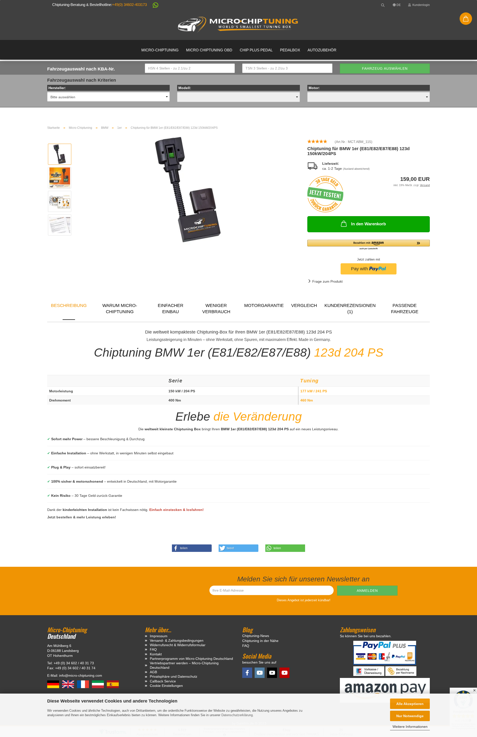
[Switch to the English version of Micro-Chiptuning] (68, 684)
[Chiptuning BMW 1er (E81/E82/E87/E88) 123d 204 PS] (188, 189)
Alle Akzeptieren (410, 704)
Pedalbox (290, 50)
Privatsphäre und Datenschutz (173, 676)
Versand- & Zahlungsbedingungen (176, 640)
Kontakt (156, 654)
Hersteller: (57, 88)
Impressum (158, 636)
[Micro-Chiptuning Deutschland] (238, 25)
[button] (153, 6)
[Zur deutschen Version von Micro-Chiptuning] (53, 684)
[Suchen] (383, 5)
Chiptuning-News (255, 636)
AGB (153, 672)
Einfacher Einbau (170, 308)
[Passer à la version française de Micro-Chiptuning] (83, 684)
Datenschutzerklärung (237, 715)
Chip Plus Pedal (256, 50)
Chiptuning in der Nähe (260, 641)
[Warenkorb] (466, 18)
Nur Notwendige (410, 716)
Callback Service (163, 681)
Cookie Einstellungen (166, 686)
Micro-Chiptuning (160, 50)
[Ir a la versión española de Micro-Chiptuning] (113, 684)
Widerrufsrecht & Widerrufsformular (177, 645)
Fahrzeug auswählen (385, 68)
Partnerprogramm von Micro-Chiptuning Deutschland (191, 659)
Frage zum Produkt (327, 281)
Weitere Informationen (410, 727)
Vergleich (304, 305)
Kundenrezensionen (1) (350, 308)
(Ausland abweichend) (356, 168)
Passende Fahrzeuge (404, 308)
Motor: (314, 88)
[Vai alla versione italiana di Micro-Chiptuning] (98, 684)
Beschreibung (69, 305)
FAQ (153, 649)
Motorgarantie (264, 305)
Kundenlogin (420, 5)
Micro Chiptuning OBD (209, 50)
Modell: (184, 88)
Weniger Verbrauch (216, 308)
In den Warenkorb (368, 224)
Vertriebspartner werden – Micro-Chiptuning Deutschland (184, 665)
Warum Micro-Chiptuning (119, 308)
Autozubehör (322, 50)
